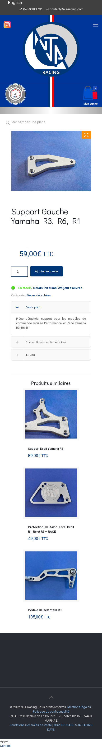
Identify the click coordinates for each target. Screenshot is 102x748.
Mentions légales (79, 707)
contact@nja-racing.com (66, 9)
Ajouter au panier (46, 271)
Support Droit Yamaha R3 (45, 448)
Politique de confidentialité (51, 711)
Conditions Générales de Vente (30, 725)
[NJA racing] (51, 49)
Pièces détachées (39, 295)
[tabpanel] (51, 161)
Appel (4, 741)
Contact (5, 746)
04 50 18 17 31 (33, 9)
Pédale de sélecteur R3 (44, 610)
